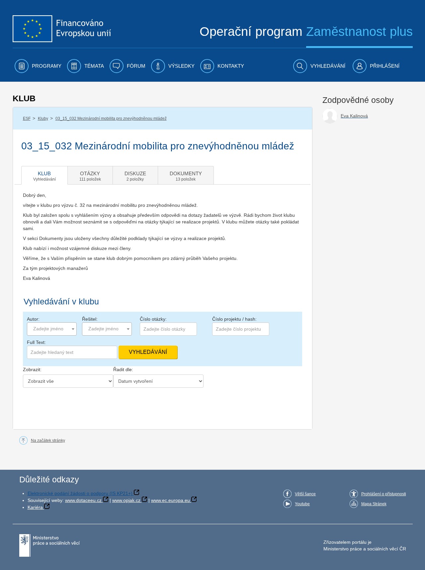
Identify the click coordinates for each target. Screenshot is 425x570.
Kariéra (35, 507)
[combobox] (52, 329)
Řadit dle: (123, 369)
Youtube (302, 504)
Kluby (43, 118)
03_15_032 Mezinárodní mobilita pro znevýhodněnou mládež (111, 118)
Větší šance (305, 494)
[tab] (44, 175)
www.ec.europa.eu (170, 500)
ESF (27, 118)
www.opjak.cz (126, 500)
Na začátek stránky (48, 440)
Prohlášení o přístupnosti (383, 494)
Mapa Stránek (373, 504)
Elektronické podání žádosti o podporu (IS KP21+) (80, 493)
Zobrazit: (32, 369)
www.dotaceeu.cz (83, 500)
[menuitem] (38, 66)
